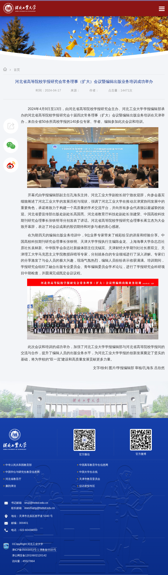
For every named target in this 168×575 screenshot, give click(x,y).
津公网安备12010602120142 (29, 555)
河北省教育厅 (13, 478)
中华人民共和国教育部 (18, 464)
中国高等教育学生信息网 (93, 464)
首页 (17, 69)
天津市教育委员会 (89, 478)
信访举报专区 (87, 486)
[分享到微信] (10, 145)
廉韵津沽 (10, 486)
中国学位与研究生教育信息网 (22, 471)
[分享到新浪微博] (10, 165)
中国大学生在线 (88, 471)
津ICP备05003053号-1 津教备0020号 (34, 549)
